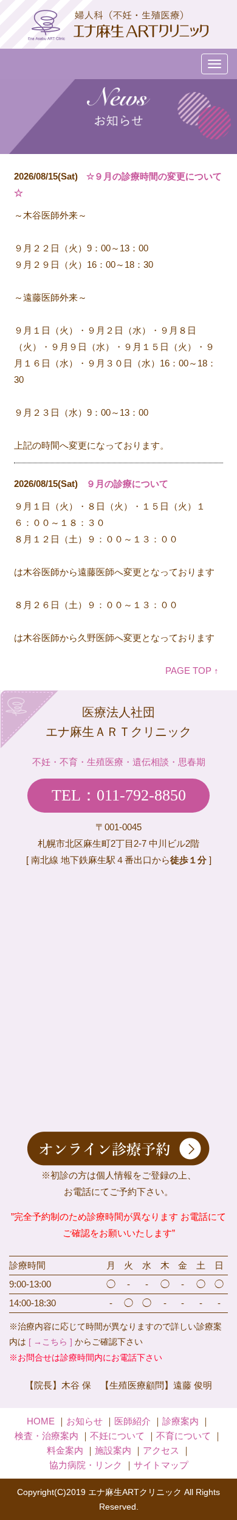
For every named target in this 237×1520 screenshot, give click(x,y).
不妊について (117, 1436)
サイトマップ (161, 1465)
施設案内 (113, 1450)
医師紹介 (132, 1421)
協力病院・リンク (85, 1465)
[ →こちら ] (50, 1342)
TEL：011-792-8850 (119, 795)
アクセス (161, 1450)
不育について (183, 1436)
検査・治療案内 (46, 1436)
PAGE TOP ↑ (192, 670)
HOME (41, 1421)
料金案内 (65, 1450)
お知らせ (84, 1421)
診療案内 (180, 1421)
